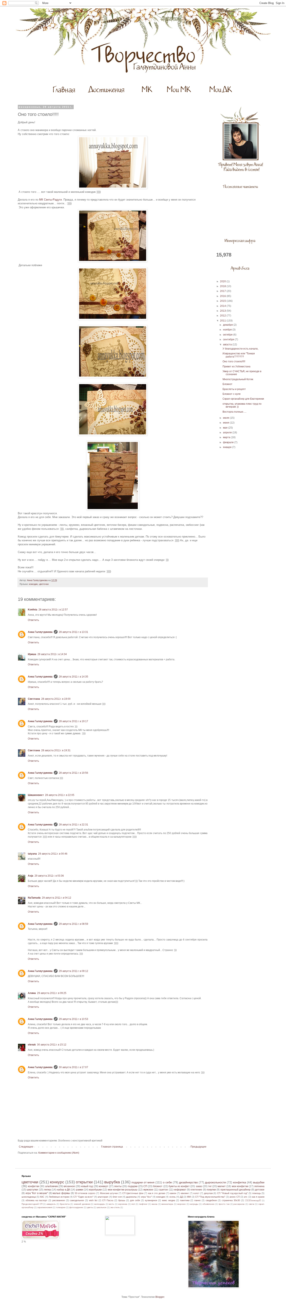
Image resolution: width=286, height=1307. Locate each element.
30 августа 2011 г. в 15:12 (51, 1044)
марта (227, 437)
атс (245, 1197)
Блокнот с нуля (232, 393)
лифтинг (143, 1204)
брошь (121, 1200)
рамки (79, 1189)
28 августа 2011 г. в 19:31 (56, 750)
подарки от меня (143, 1182)
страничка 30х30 (231, 1200)
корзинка (122, 1204)
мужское (148, 1189)
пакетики (184, 1200)
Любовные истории (59, 1197)
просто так (224, 1204)
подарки (133, 1186)
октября (228, 334)
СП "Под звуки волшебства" (210, 1197)
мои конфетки (240, 1186)
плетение (196, 1189)
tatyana (32, 853)
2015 (223, 300)
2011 (223, 320)
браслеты (65, 1204)
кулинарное (151, 1200)
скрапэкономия (44, 1207)
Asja (30, 875)
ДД (181, 1197)
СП (145, 1186)
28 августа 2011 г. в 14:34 (52, 654)
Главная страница (112, 1146)
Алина (32, 993)
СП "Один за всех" (83, 1197)
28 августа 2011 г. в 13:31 (73, 632)
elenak (32, 1044)
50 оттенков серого (85, 1193)
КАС (42, 1197)
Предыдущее (198, 1146)
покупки (211, 1189)
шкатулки (32, 1189)
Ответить (33, 620)
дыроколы (131, 1197)
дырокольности (215, 1182)
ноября (227, 329)
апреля (227, 432)
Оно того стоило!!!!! (234, 361)
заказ (199, 1186)
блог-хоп (117, 1197)
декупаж (208, 1193)
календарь (99, 1204)
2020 (223, 281)
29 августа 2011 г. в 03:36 (49, 875)
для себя (135, 1200)
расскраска (239, 1204)
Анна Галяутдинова (40, 632)
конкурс (57, 1182)
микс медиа (168, 1200)
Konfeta (32, 609)
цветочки (44, 584)
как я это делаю (156, 1193)
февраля (228, 442)
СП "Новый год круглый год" (232, 1193)
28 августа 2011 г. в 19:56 (73, 772)
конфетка (239, 1182)
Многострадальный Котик (238, 379)
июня (226, 422)
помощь (256, 1193)
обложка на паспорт (37, 1200)
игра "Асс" (146, 1197)
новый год (87, 1186)
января (227, 447)
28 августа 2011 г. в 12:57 (53, 609)
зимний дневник (82, 1204)
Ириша (32, 654)
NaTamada (34, 897)
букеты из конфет (179, 1186)
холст (196, 1193)
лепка (47, 1189)
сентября (229, 339)
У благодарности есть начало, (240, 348)
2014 (223, 305)
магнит (222, 1186)
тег (210, 1186)
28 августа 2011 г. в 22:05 (59, 795)
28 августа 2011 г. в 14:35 (73, 676)
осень (172, 1197)
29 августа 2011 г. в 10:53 (73, 1019)
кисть (111, 1204)
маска (154, 1204)
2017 (223, 291)
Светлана (34, 698)
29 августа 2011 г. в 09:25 (51, 993)
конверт (103, 1186)
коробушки (95, 1189)
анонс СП (234, 1197)
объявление (208, 1204)
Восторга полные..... (234, 411)
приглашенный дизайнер (235, 1189)
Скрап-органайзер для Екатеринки (243, 398)
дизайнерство (188, 1182)
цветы (90, 1207)
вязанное (69, 1186)
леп (133, 1204)
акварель (51, 1204)
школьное (102, 1207)
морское (181, 1204)
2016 (223, 296)
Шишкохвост (36, 795)
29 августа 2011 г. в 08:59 (73, 923)
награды (194, 1204)
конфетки (33, 1186)
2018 (223, 286)
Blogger (159, 1296)
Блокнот (227, 384)
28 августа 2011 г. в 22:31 (73, 824)
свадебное (211, 1200)
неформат (180, 1189)
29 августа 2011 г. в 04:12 (56, 897)
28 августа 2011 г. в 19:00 (56, 698)
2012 (223, 315)
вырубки (258, 1182)
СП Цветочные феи (132, 1193)
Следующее (26, 1146)
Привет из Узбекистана (236, 366)
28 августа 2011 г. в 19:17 (73, 721)
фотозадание (76, 1207)
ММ (189, 1197)
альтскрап (103, 1197)
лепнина (259, 1186)
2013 (223, 310)
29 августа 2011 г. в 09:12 (73, 971)
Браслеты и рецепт (234, 389)
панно (197, 1200)
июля (226, 417)
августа (227, 344)
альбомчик (51, 1186)
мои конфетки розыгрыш (123, 1189)
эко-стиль (115, 1207)
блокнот (157, 1186)
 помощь (253, 1200)
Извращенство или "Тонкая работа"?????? (239, 355)
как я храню (258, 1197)
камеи (173, 1193)
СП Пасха (107, 1200)
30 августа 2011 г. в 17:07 (73, 1067)
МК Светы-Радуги (50, 199)
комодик (33, 584)
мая (225, 427)
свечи (251, 1204)
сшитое (163, 1189)
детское (259, 1189)
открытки (84, 1182)
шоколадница (29, 1197)
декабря (228, 324)
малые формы (61, 1193)
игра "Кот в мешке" (37, 1193)
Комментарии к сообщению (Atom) (58, 1152)
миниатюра (167, 1204)
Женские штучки (109, 1193)
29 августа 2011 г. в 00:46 (52, 853)
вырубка (112, 1182)
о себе (167, 1182)
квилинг (185, 1193)
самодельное (77, 1200)
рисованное (58, 1200)
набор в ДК (63, 1189)
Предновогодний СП (32, 1204)
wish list (93, 1200)
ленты (118, 1186)
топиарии (61, 1207)
